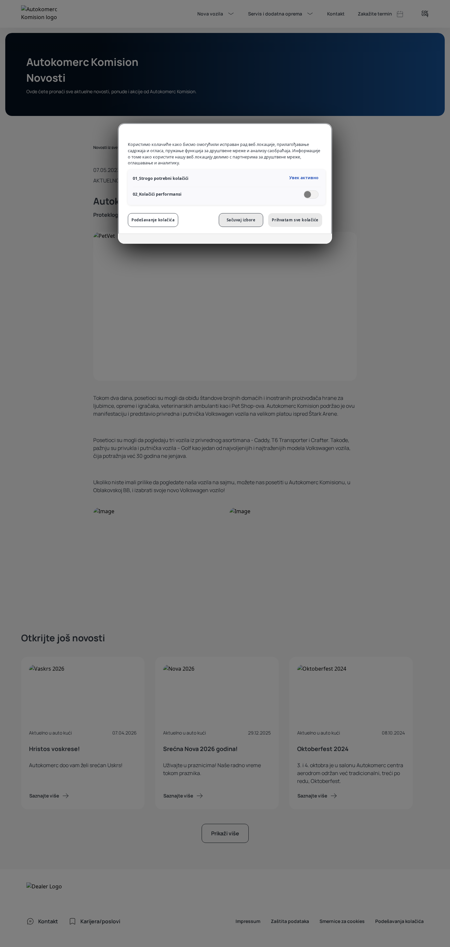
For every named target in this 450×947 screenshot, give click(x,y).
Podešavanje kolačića (153, 219)
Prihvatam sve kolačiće (295, 219)
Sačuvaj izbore (241, 219)
